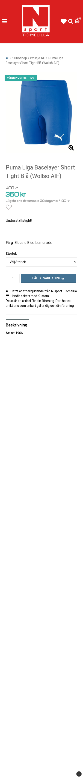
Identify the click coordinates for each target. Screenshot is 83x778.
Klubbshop (19, 58)
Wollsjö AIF (37, 58)
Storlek (11, 253)
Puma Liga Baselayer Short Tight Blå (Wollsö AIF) (34, 60)
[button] (63, 21)
